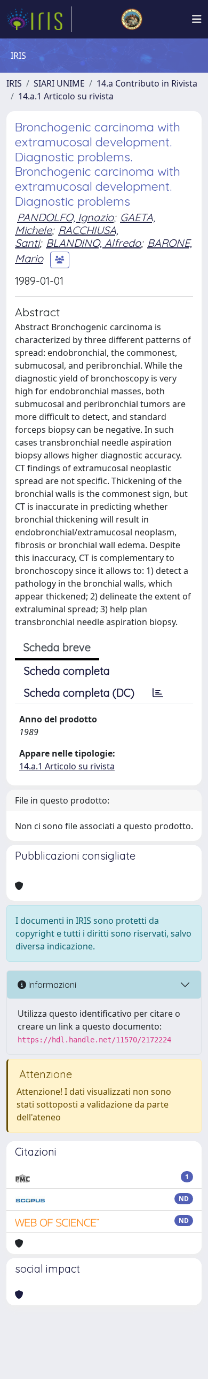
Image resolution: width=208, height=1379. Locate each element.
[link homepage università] (132, 19)
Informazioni (51, 984)
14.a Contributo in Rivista (147, 83)
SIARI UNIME (59, 83)
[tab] (157, 693)
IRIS (14, 83)
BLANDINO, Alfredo (93, 243)
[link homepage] (38, 19)
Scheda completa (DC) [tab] (79, 692)
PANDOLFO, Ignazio (65, 217)
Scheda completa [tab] (67, 670)
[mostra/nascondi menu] (197, 19)
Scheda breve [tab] (57, 647)
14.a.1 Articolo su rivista (66, 96)
